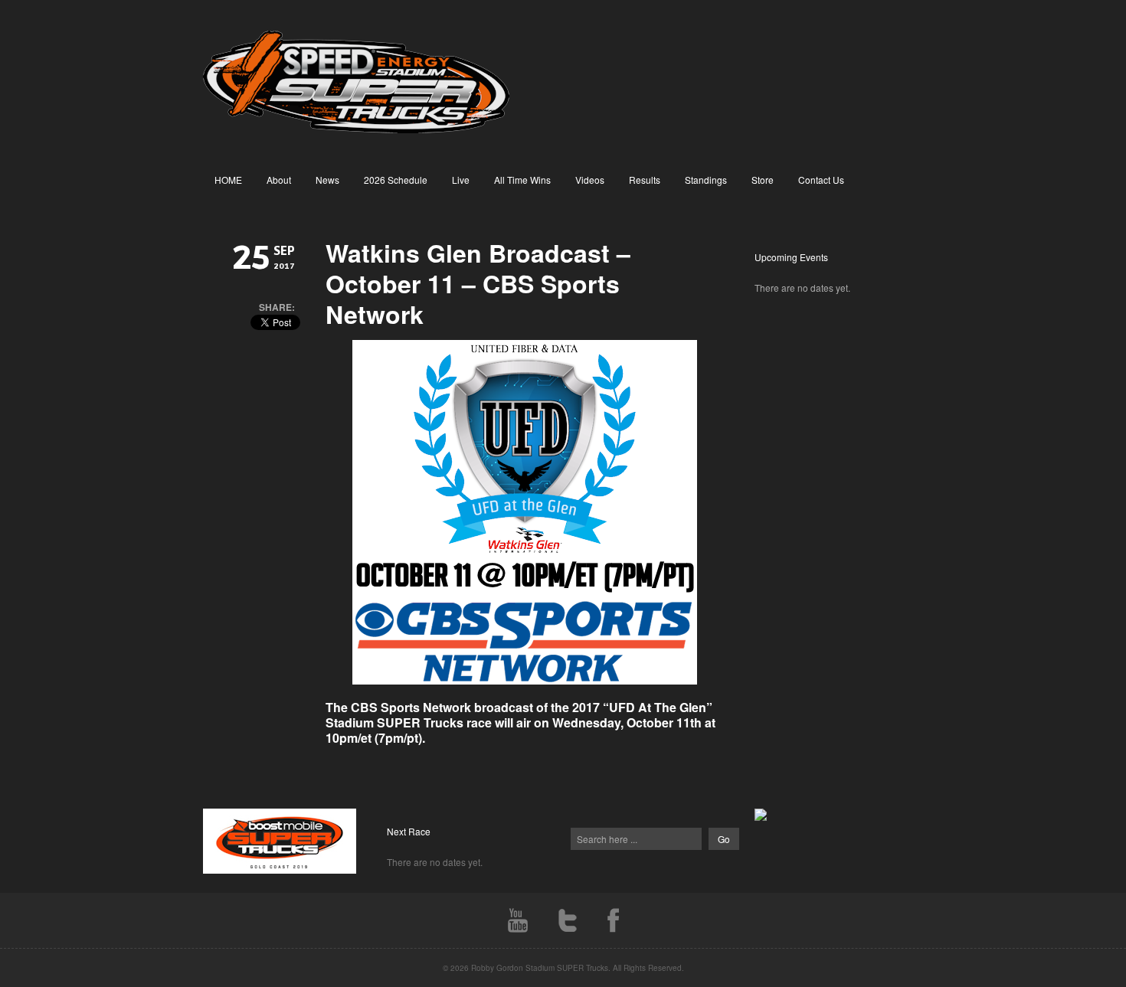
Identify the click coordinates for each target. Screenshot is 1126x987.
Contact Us (821, 179)
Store (762, 179)
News (327, 179)
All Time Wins (522, 179)
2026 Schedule (395, 179)
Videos (589, 179)
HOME (228, 179)
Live (461, 179)
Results (644, 179)
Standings (706, 179)
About (279, 179)
